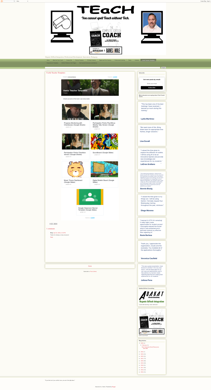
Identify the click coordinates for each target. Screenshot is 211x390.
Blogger (113, 386)
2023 (142, 354)
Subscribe (151, 87)
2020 (142, 360)
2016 (142, 369)
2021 (142, 358)
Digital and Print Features (105, 60)
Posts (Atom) (93, 271)
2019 (142, 363)
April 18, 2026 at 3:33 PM (59, 232)
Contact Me (69, 60)
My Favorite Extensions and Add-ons (88, 63)
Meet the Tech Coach (58, 60)
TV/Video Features (91, 60)
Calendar (137, 60)
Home (48, 60)
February (144, 345)
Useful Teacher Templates (148, 60)
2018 (142, 365)
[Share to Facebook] (55, 224)
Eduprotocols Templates (52, 63)
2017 (142, 367)
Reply (51, 237)
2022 (142, 356)
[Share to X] (53, 224)
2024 (142, 351)
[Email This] (50, 224)
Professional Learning (120, 60)
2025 (142, 343)
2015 (142, 372)
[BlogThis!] (52, 224)
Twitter (129, 60)
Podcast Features (79, 60)
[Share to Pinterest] (56, 224)
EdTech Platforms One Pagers (69, 63)
